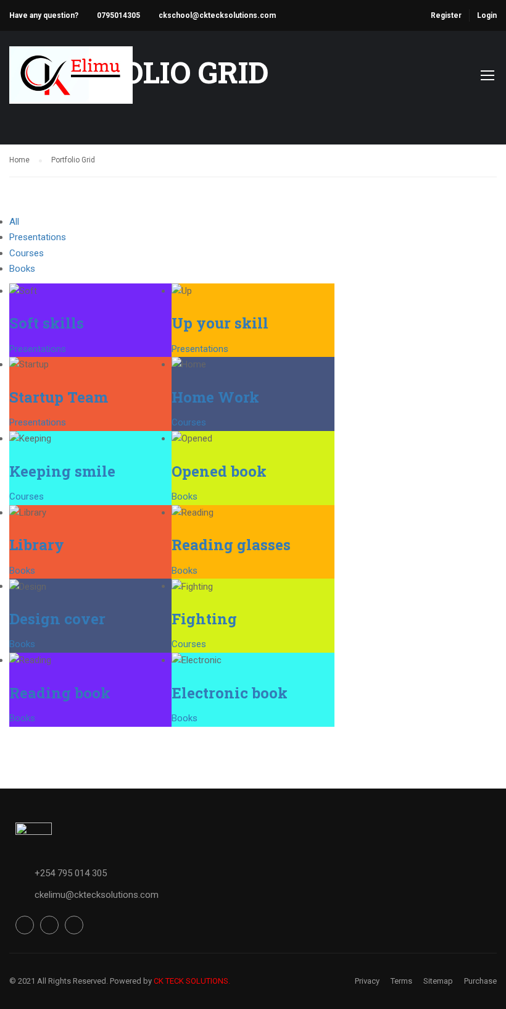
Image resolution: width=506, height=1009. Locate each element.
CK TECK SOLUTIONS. (192, 981)
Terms (401, 981)
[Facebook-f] (24, 925)
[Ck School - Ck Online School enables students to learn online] (71, 81)
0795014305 (118, 15)
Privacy (367, 981)
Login (487, 15)
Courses (26, 253)
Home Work (215, 397)
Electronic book (230, 693)
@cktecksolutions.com (112, 894)
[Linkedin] (74, 925)
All (14, 221)
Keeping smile (62, 471)
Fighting (204, 619)
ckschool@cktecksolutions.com (217, 15)
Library (36, 545)
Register (446, 15)
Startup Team (58, 397)
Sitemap (438, 981)
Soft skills (46, 323)
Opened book (219, 471)
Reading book (59, 693)
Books (22, 268)
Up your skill (220, 323)
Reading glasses (231, 545)
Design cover (57, 619)
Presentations (37, 237)
